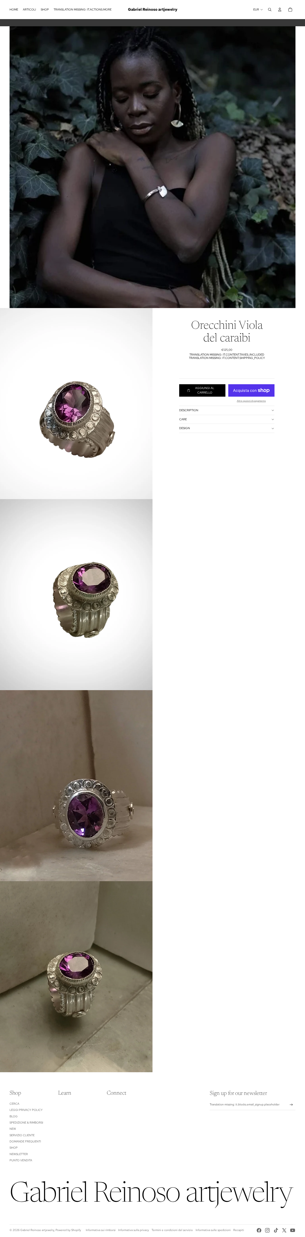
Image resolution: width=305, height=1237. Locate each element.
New (13, 1129)
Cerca (14, 1104)
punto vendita (21, 1160)
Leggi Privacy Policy (26, 1110)
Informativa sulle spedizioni (213, 1230)
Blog (14, 1116)
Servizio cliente (22, 1135)
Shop (14, 1148)
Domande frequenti (25, 1141)
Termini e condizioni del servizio (172, 1230)
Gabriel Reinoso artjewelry (37, 1230)
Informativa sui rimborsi (101, 1230)
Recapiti (238, 1230)
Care (183, 419)
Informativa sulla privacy (133, 1230)
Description (188, 410)
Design (184, 428)
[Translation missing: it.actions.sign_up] (291, 1105)
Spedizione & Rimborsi (26, 1123)
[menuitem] (14, 9)
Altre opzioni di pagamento (251, 400)
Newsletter (19, 1154)
